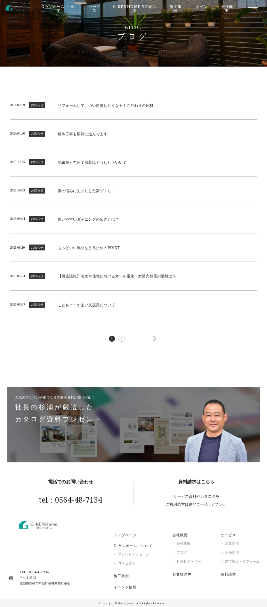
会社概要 (180, 534)
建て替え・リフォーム (242, 561)
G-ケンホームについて (133, 545)
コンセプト (126, 563)
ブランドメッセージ (133, 554)
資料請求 (228, 574)
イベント (201, 8)
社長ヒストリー (189, 561)
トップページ (125, 534)
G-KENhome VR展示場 (134, 8)
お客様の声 (182, 574)
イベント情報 (125, 586)
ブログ (182, 552)
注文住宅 (232, 543)
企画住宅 (232, 552)
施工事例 (175, 8)
